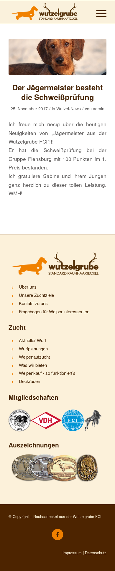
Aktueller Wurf (32, 340)
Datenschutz (95, 552)
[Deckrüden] (12, 382)
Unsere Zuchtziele (36, 295)
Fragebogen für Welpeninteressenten (54, 311)
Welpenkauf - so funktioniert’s (47, 373)
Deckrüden (29, 381)
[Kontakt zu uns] (12, 304)
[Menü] (98, 12)
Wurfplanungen (33, 348)
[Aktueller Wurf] (12, 341)
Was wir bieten (33, 365)
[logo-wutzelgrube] (48, 12)
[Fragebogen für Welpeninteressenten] (12, 312)
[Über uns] (12, 287)
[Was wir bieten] (12, 366)
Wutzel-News (68, 108)
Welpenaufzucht (34, 357)
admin (98, 108)
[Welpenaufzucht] (12, 357)
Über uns (28, 287)
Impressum (72, 552)
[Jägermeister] (57, 57)
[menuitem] (98, 12)
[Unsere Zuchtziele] (12, 296)
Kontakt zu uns (33, 303)
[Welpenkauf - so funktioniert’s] (12, 374)
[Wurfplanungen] (12, 349)
